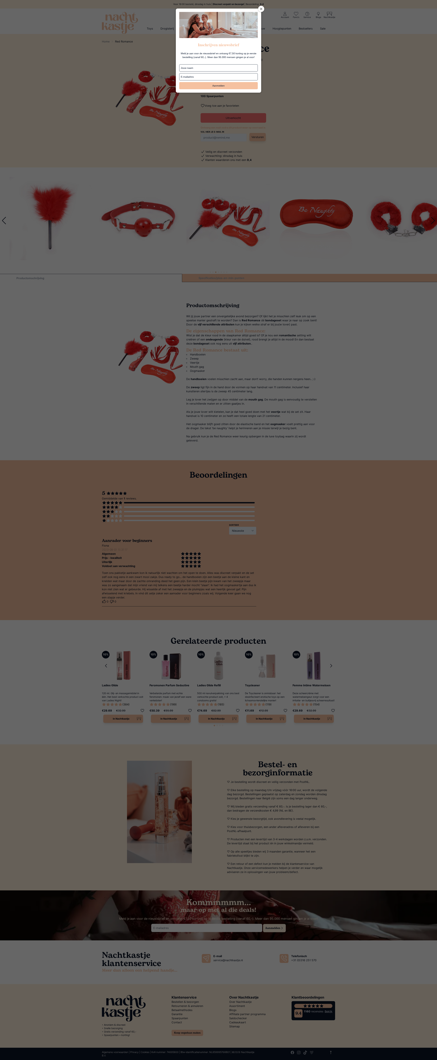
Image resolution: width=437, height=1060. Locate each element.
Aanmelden (218, 85)
